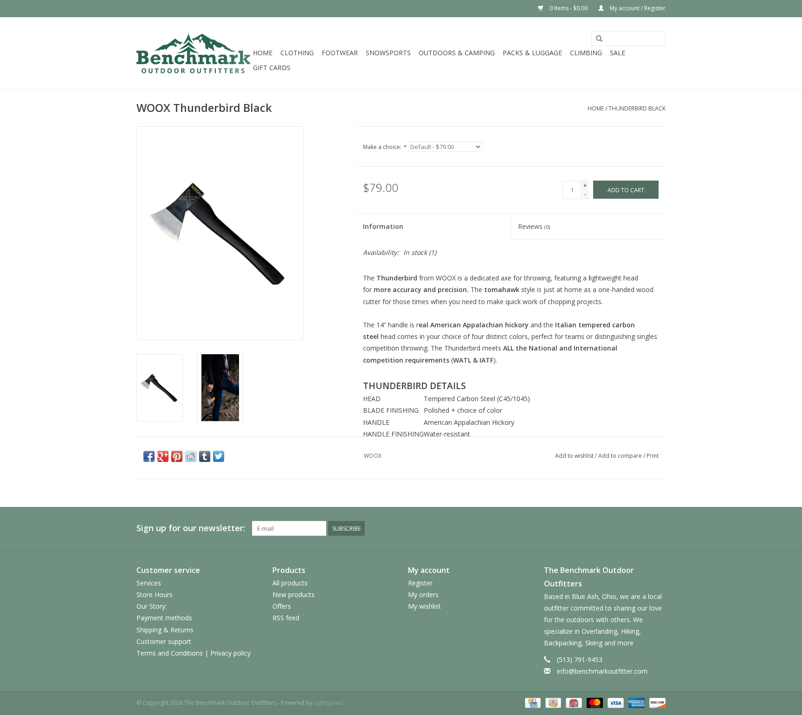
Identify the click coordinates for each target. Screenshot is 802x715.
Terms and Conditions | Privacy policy (193, 653)
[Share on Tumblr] (204, 456)
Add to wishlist (574, 456)
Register (420, 582)
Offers (281, 606)
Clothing (297, 52)
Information (383, 226)
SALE (617, 52)
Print (653, 456)
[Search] (599, 39)
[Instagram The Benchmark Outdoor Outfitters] (658, 528)
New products (293, 594)
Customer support (163, 641)
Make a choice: (384, 147)
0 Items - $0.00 (568, 8)
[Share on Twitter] (218, 456)
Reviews (534, 226)
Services (148, 582)
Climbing (586, 52)
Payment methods (164, 617)
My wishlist (424, 606)
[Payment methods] (532, 702)
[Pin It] (176, 456)
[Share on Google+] (162, 456)
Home (262, 52)
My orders (423, 594)
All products (290, 582)
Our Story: (151, 606)
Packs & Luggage (532, 52)
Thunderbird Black (637, 108)
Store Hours (154, 594)
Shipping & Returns (165, 629)
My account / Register (637, 8)
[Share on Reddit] (190, 456)
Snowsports (388, 52)
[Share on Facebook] (149, 456)
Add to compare (620, 456)
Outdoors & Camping (457, 52)
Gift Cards (272, 67)
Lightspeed (328, 703)
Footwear (340, 52)
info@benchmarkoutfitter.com (602, 671)
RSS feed (285, 617)
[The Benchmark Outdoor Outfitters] (193, 53)
